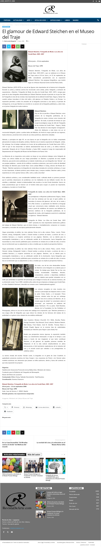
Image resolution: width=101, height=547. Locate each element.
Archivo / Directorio (81, 542)
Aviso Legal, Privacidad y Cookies (46, 542)
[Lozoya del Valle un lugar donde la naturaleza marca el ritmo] (41, 495)
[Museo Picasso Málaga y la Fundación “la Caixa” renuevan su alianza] (34, 465)
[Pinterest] (13, 46)
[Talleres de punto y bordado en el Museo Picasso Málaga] (12, 465)
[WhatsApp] (18, 46)
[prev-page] (62, 455)
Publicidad (91, 542)
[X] (96, 1)
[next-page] (64, 455)
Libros (67, 20)
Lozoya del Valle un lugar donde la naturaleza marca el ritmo (56, 494)
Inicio (3, 24)
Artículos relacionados (14, 454)
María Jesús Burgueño (10, 41)
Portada (7, 20)
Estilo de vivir (40, 20)
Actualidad (17, 20)
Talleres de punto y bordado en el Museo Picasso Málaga (11, 475)
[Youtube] (99, 1)
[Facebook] (93, 1)
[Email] (22, 46)
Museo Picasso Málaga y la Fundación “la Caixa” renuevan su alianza (33, 475)
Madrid (75, 20)
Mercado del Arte (74, 509)
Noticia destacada (7, 472)
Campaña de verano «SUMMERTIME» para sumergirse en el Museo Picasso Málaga (55, 477)
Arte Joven (72, 506)
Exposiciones (55, 20)
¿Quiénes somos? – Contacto (87, 545)
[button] (98, 20)
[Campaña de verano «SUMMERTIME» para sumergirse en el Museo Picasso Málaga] (55, 466)
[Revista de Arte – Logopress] (50, 10)
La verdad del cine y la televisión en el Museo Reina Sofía (51, 444)
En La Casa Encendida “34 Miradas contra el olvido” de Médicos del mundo (14, 445)
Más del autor (34, 454)
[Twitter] (9, 46)
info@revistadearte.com (17, 528)
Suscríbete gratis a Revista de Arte (65, 542)
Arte (28, 20)
